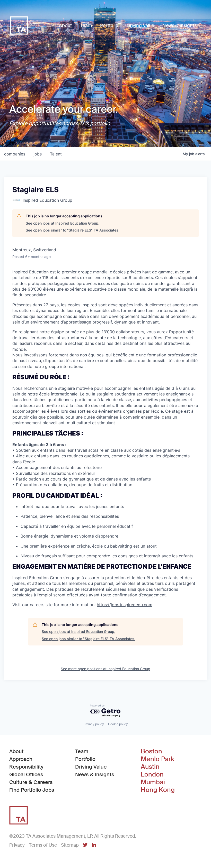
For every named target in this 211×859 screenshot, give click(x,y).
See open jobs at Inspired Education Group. (62, 223)
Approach (20, 759)
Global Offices (26, 774)
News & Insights (94, 774)
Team (81, 751)
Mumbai (153, 782)
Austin (150, 767)
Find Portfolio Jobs (31, 789)
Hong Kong (158, 790)
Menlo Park (157, 759)
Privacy (17, 845)
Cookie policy (118, 724)
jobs (37, 153)
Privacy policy (93, 724)
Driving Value (91, 766)
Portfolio (85, 759)
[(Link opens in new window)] (85, 845)
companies (14, 153)
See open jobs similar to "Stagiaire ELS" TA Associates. (72, 230)
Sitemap (70, 845)
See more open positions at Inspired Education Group (105, 669)
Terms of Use (43, 845)
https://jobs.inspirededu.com (124, 604)
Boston (151, 751)
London (152, 774)
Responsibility (26, 766)
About (16, 751)
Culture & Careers (31, 782)
